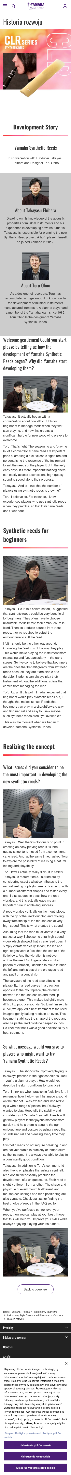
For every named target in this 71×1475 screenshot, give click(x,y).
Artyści (7, 1356)
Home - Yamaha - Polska (16, 1311)
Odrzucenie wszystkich (35, 1456)
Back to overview (36, 1289)
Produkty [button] (8, 1327)
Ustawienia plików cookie (35, 1445)
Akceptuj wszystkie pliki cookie (35, 1467)
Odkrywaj (58, 1315)
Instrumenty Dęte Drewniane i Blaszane (28, 1315)
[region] (35, 1416)
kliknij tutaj (32, 1423)
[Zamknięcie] (66, 1363)
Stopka (9, 1433)
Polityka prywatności (28, 1433)
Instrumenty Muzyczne (46, 1311)
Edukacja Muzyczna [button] (14, 1337)
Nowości (8, 1347)
